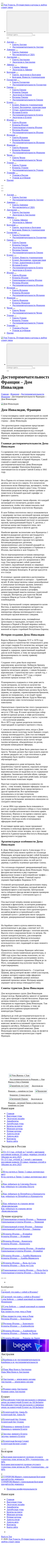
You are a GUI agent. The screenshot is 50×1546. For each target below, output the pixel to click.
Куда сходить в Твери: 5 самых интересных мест (24, 1177)
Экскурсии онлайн (16, 1118)
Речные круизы (14, 1131)
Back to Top (6, 1536)
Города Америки (20, 52)
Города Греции (19, 90)
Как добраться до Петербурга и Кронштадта (22, 1196)
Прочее (10, 180)
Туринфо (11, 172)
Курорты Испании (21, 140)
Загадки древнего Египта (13, 1436)
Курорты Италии (20, 125)
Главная (10, 1113)
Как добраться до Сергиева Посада (17, 1186)
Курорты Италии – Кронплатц (15, 1243)
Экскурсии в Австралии (23, 62)
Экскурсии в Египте (22, 117)
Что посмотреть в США (23, 54)
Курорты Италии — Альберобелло (17, 1326)
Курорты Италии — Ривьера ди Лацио (19, 1333)
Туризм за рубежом (21, 177)
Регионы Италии (20, 130)
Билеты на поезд (14, 1126)
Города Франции (20, 147)
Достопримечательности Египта (27, 115)
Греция (10, 87)
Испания (11, 135)
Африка (10, 64)
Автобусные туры (15, 1123)
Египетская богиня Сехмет (14, 1443)
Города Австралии (21, 59)
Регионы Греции (20, 97)
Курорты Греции (20, 92)
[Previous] (2, 1278)
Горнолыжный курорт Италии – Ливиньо (21, 1229)
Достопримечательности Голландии (29, 84)
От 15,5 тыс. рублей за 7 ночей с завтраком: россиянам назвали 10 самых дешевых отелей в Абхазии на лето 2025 (23, 1162)
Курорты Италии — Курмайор (15, 1236)
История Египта (20, 112)
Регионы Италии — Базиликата (16, 1319)
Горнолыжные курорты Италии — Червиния (22, 1222)
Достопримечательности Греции (27, 100)
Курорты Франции (21, 150)
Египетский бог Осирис (12, 1422)
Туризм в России (20, 175)
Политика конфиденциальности (22, 1489)
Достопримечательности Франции (28, 152)
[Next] (5, 1278)
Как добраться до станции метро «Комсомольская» (16, 1209)
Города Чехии (18, 157)
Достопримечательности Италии (27, 132)
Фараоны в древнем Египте (14, 1429)
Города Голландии (21, 82)
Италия (10, 120)
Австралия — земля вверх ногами (17, 1382)
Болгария (11, 72)
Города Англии (19, 44)
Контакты (11, 1138)
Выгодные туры (14, 1116)
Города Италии (19, 122)
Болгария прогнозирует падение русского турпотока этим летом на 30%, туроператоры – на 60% (24, 1467)
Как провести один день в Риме (16, 1311)
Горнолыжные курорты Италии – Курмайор (22, 1251)
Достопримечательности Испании (28, 142)
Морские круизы (15, 1128)
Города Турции (19, 165)
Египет (10, 102)
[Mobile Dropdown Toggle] (15, 42)
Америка (11, 49)
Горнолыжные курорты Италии (27, 127)
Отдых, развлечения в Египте (26, 110)
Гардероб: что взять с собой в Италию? (19, 1292)
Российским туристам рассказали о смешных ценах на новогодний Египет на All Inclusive (22, 1406)
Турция (10, 162)
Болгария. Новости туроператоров (28, 77)
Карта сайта (12, 1141)
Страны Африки (20, 67)
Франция (11, 145)
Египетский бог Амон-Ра (13, 1414)
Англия (10, 42)
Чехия (9, 155)
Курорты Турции (20, 167)
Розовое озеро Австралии (13, 1391)
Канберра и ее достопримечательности (19, 1362)
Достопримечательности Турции (27, 170)
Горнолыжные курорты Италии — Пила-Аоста (23, 1272)
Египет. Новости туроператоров (27, 105)
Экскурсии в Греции (22, 95)
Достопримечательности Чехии (27, 160)
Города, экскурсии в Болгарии (26, 74)
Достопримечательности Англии (27, 47)
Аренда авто (12, 1136)
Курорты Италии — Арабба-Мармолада (20, 1258)
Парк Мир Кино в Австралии (15, 1372)
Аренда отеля (13, 1133)
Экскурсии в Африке (22, 69)
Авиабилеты (13, 1121)
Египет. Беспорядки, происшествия (29, 107)
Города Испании (20, 137)
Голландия (12, 79)
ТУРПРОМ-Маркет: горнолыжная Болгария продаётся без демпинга (22, 1483)
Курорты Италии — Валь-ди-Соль (17, 1265)
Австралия (12, 57)
